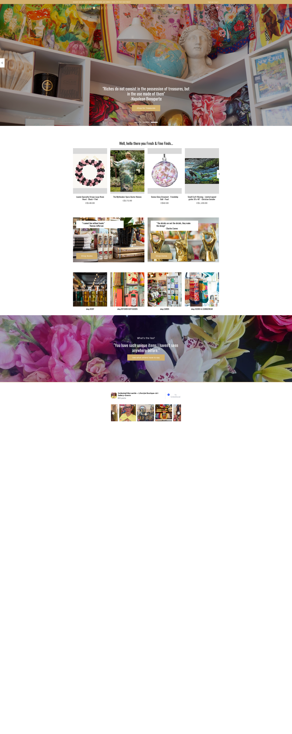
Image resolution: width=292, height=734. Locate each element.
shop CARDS (164, 308)
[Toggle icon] (208, 8)
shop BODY (90, 308)
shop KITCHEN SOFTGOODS (127, 308)
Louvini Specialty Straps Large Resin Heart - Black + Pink (90, 198)
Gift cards (161, 8)
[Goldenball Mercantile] (94, 8)
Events (171, 8)
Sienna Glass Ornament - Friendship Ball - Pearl (164, 198)
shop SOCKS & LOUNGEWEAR (202, 308)
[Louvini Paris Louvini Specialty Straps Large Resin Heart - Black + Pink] (90, 171)
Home (140, 8)
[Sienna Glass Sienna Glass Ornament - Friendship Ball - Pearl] (165, 171)
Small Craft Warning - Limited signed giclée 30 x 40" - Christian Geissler (202, 198)
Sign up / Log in (213, 2)
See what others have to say (146, 357)
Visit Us (179, 8)
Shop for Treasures (146, 108)
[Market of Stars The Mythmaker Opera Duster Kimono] (127, 171)
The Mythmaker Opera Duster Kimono (127, 196)
